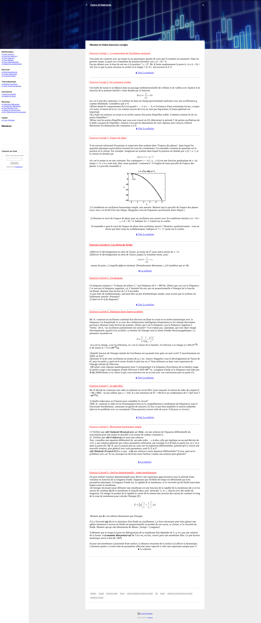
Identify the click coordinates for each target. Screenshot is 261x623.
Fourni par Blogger (146, 614)
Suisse (162, 593)
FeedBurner (19, 167)
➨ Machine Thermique (9, 84)
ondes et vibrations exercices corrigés (140, 593)
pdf (156, 593)
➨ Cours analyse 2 (8, 58)
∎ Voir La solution (145, 72)
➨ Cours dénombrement (10, 62)
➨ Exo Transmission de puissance (14, 112)
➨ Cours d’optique (8, 120)
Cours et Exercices (100, 4)
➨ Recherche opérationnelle (12, 64)
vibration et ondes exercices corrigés (179, 593)
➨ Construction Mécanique (11, 106)
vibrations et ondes (96, 598)
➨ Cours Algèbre (8, 60)
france (122, 593)
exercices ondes (111, 593)
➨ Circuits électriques (9, 74)
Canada (101, 593)
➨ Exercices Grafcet (9, 94)
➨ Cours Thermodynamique (11, 86)
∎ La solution (145, 270)
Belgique (93, 593)
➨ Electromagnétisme (9, 72)
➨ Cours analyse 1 (8, 54)
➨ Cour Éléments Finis (10, 108)
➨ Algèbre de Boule (9, 96)
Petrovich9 (150, 617)
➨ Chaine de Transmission (11, 110)
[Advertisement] (145, 24)
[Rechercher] (203, 5)
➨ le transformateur (9, 76)
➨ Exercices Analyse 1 (10, 56)
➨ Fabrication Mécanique (10, 104)
